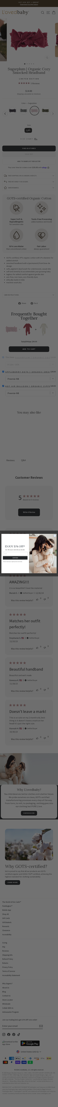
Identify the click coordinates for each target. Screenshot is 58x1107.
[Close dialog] (55, 535)
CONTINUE (15, 557)
